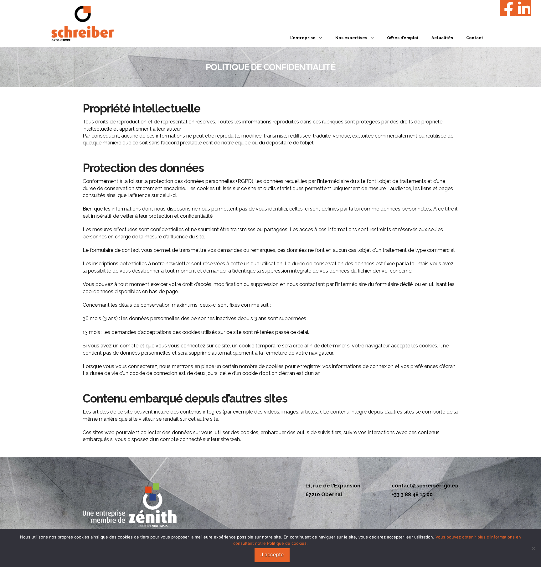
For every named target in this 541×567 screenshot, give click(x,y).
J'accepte (272, 554)
